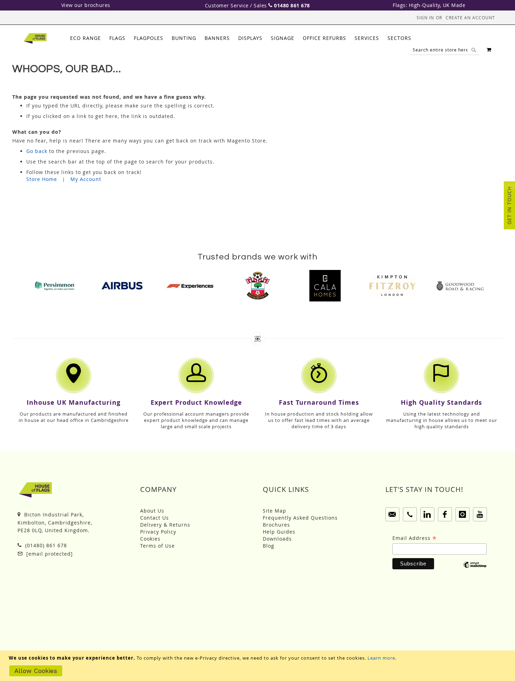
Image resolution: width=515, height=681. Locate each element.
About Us (152, 510)
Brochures (276, 524)
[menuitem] (85, 38)
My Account (85, 179)
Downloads (277, 538)
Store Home (41, 179)
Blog (268, 545)
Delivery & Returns (165, 524)
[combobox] (445, 49)
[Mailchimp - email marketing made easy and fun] (475, 570)
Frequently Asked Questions (300, 517)
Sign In (425, 17)
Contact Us (154, 517)
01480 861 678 (292, 5)
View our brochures (85, 5)
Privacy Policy (158, 531)
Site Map (274, 510)
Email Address (414, 538)
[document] (258, 666)
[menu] (241, 38)
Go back (36, 151)
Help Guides (279, 531)
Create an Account (470, 17)
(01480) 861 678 (45, 545)
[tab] (241, 38)
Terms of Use (157, 545)
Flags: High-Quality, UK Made (429, 5)
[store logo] (35, 38)
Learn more (381, 658)
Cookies (150, 538)
